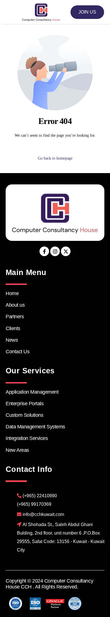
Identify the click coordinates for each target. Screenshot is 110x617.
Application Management (32, 392)
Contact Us (17, 351)
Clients (13, 328)
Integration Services (27, 438)
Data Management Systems (35, 426)
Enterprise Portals (24, 403)
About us (15, 305)
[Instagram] (55, 251)
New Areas (17, 450)
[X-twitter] (66, 251)
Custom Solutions (24, 415)
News (12, 340)
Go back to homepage (55, 158)
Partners (15, 316)
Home (12, 293)
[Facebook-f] (44, 251)
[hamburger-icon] (10, 12)
